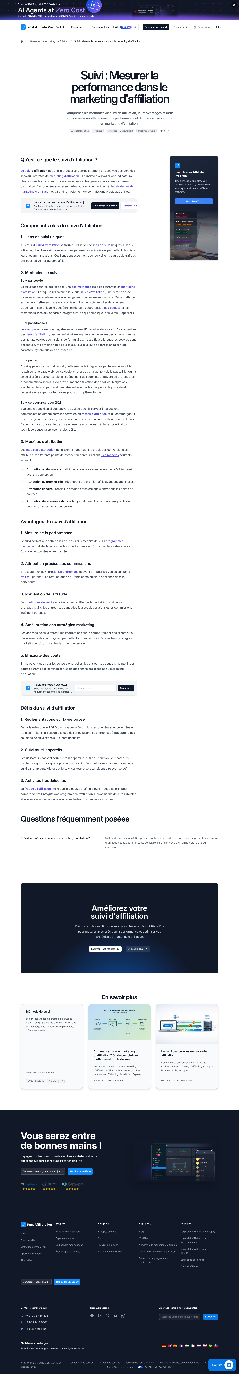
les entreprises (68, 571)
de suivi (111, 113)
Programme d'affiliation (109, 1251)
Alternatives (27, 1260)
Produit (60, 27)
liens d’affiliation (37, 334)
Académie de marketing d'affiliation (158, 1244)
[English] (170, 1345)
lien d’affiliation (94, 292)
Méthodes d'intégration (33, 1246)
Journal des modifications (69, 1244)
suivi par (30, 329)
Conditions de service (82, 1362)
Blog (141, 1231)
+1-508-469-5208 (36, 1328)
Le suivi (26, 170)
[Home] (22, 41)
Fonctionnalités (28, 1240)
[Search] (137, 27)
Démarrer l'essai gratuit (36, 1281)
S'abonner (126, 688)
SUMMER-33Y (66, 16)
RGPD (207, 1362)
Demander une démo (105, 205)
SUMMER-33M (35, 16)
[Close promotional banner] (234, 5)
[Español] (175, 1345)
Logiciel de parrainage (192, 1259)
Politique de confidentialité (140, 1362)
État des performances (68, 1251)
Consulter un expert (156, 27)
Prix (99, 1238)
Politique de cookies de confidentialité (179, 1362)
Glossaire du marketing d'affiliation (49, 41)
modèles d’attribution (40, 449)
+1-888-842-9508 (36, 1322)
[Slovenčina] (216, 1345)
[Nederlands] (199, 1345)
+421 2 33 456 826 (36, 1315)
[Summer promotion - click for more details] (119, 10)
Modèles (143, 1238)
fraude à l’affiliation (38, 788)
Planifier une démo (80, 1171)
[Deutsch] (164, 1345)
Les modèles (110, 455)
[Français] (181, 1345)
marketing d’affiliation (64, 176)
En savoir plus (136, 949)
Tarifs (24, 1233)
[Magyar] (187, 1345)
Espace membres (65, 1238)
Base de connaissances (68, 1231)
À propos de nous (106, 1231)
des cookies (112, 307)
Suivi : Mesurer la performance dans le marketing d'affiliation (107, 41)
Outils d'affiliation (190, 1266)
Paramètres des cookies (120, 1367)
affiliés (25, 577)
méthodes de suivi (39, 602)
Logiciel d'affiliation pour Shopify (198, 1231)
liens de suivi (101, 245)
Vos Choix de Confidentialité (159, 1367)
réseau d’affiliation (94, 414)
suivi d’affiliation (48, 245)
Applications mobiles (32, 1253)
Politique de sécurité (109, 1362)
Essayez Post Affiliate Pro (105, 949)
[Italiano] (193, 1345)
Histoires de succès (107, 1244)
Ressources (77, 27)
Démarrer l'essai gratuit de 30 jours (43, 1171)
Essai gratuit (181, 27)
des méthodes (81, 286)
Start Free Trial (194, 201)
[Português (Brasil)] (210, 1345)
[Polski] (205, 1345)
